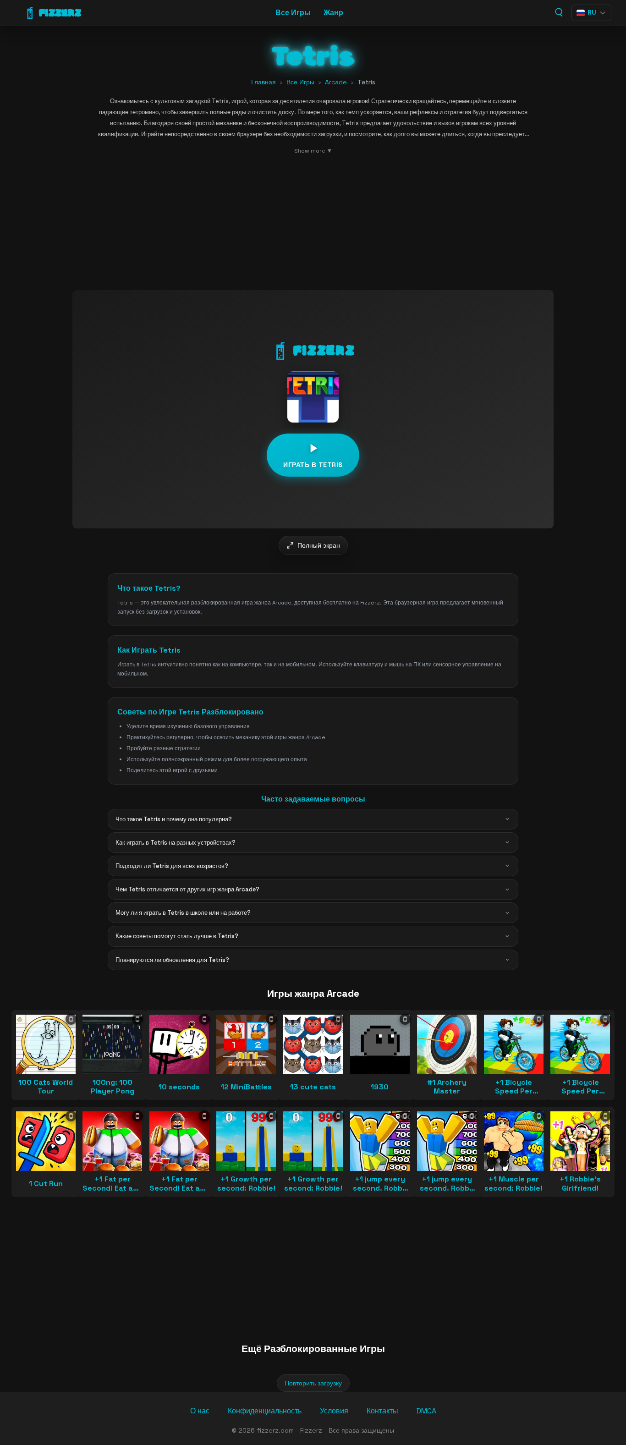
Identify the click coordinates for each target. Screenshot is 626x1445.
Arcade (336, 82)
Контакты (382, 1411)
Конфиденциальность (265, 1411)
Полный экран (318, 545)
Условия (334, 1411)
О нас (199, 1411)
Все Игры (293, 12)
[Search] (558, 12)
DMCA (426, 1411)
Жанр (333, 12)
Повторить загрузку (313, 1383)
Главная (263, 82)
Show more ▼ (313, 150)
